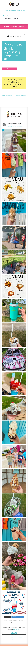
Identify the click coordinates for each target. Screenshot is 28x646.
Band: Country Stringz (20, 95)
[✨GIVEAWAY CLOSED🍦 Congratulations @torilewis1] (14, 310)
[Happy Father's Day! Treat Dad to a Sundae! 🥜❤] (14, 481)
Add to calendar (9, 69)
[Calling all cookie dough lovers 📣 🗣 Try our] (14, 432)
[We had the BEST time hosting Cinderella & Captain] (14, 238)
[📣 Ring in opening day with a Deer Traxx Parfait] (14, 140)
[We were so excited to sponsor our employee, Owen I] (14, 359)
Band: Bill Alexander (7, 95)
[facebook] (12, 633)
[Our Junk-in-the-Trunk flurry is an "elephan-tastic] (14, 529)
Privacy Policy (16, 629)
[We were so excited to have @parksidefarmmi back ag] (14, 262)
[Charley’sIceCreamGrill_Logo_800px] (14, 111)
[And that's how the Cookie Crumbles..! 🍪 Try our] (14, 554)
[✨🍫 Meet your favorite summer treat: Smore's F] (14, 335)
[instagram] (15, 633)
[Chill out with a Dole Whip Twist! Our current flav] (14, 578)
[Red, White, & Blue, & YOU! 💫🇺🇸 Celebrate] (14, 383)
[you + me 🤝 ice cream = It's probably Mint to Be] (14, 505)
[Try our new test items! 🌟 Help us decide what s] (14, 286)
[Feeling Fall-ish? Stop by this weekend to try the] (14, 165)
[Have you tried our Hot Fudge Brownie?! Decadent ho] (14, 408)
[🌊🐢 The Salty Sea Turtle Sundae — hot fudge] (14, 213)
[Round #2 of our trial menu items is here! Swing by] (14, 189)
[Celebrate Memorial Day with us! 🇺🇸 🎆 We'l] (14, 602)
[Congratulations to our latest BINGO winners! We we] (14, 456)
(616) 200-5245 (9, 15)
